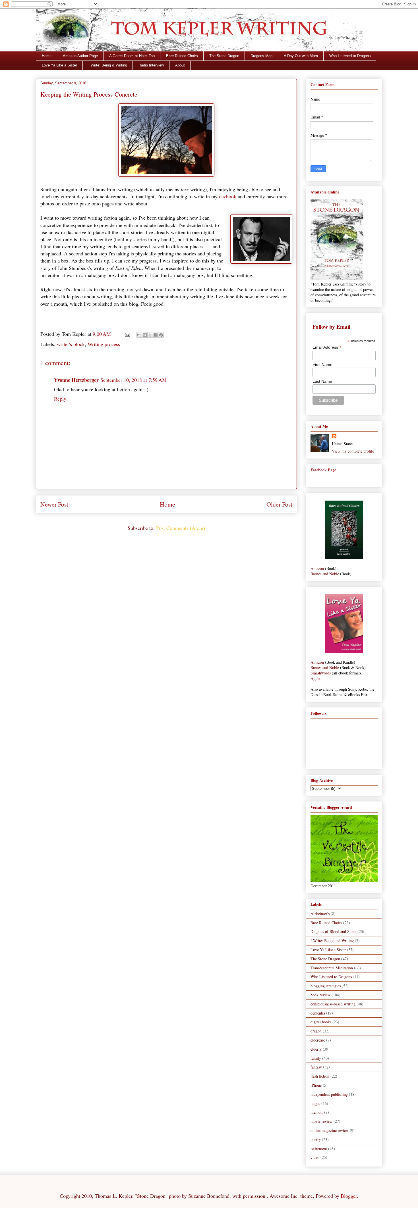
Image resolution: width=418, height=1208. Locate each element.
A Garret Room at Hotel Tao (132, 56)
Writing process (104, 344)
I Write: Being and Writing (332, 940)
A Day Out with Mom (301, 56)
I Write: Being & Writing (107, 65)
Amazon (317, 568)
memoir (317, 1112)
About (180, 65)
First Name (322, 364)
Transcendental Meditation (332, 967)
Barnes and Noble (325, 573)
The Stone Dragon (224, 56)
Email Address (327, 347)
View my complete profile (353, 451)
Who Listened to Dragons (350, 56)
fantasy (316, 1067)
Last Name (322, 381)
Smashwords (321, 673)
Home (46, 56)
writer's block (71, 344)
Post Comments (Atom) (180, 527)
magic (315, 1103)
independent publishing (329, 1094)
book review (320, 994)
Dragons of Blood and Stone (333, 931)
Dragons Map (261, 56)
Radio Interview (151, 65)
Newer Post (54, 504)
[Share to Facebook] (155, 335)
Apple (315, 678)
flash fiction (320, 1076)
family (316, 1058)
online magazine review (330, 1130)
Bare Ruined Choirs (182, 56)
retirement (319, 1148)
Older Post (279, 504)
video (315, 1157)
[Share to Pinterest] (161, 335)
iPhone (316, 1085)
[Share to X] (150, 335)
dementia (318, 1013)
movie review (321, 1121)
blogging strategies (326, 985)
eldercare (318, 1040)
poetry (316, 1139)
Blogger (349, 1195)
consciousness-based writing (333, 1004)
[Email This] (139, 335)
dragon (316, 1031)
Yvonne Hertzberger (76, 380)
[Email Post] (127, 333)
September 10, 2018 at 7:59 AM (133, 379)
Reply (60, 398)
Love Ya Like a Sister (59, 65)
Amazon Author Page (80, 56)
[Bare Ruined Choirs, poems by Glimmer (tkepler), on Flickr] (344, 557)
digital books (321, 1021)
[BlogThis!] (145, 335)
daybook (227, 196)
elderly (316, 1049)
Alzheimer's (320, 913)
